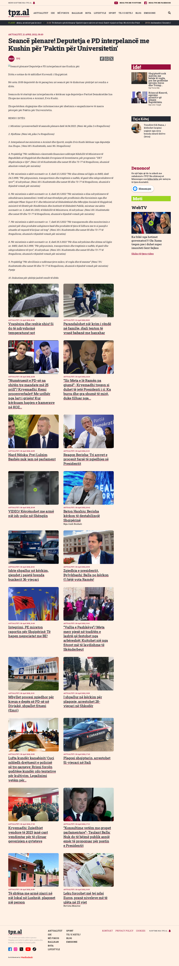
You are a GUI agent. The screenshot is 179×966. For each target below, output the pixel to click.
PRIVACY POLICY (124, 931)
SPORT (112, 13)
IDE (53, 13)
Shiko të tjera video (142, 253)
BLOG (138, 13)
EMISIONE (150, 13)
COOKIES (140, 931)
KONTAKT (107, 931)
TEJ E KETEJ (126, 13)
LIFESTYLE (100, 13)
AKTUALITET (40, 13)
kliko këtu (152, 179)
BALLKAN (77, 13)
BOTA (88, 13)
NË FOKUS (63, 13)
